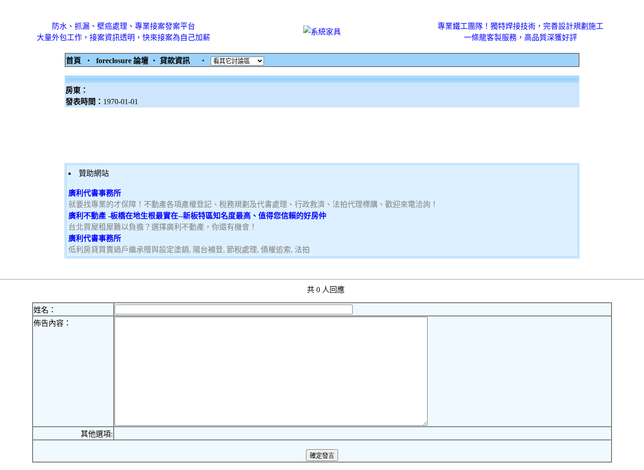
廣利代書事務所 (94, 193)
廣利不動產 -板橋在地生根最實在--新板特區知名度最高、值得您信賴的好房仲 (197, 216)
